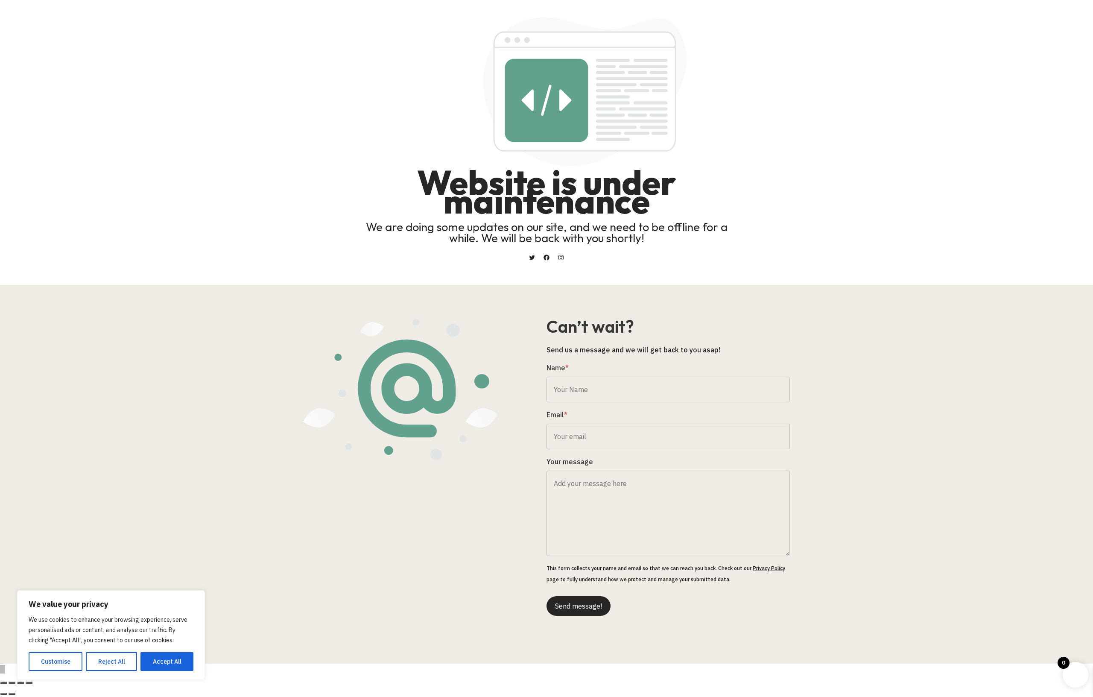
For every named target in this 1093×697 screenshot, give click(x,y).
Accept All (167, 661)
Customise (55, 661)
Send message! (578, 606)
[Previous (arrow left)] (3, 694)
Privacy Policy (769, 568)
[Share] (20, 683)
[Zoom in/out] (3, 683)
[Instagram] (561, 257)
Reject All (111, 661)
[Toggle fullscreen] (12, 683)
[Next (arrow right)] (12, 694)
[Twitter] (532, 257)
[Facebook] (546, 257)
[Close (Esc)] (29, 683)
